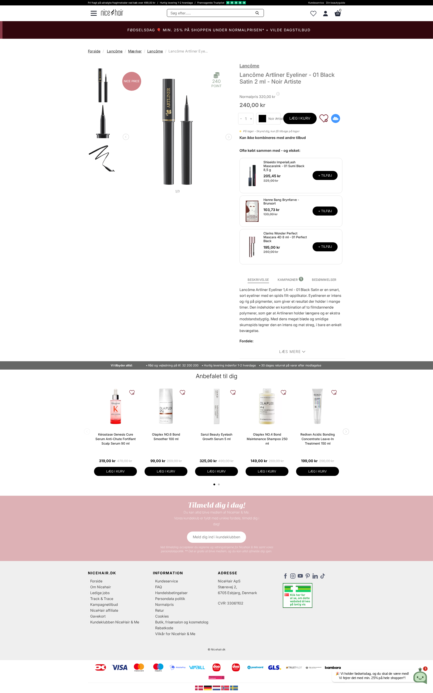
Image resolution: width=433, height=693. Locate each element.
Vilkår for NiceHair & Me (175, 634)
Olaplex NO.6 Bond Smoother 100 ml (166, 436)
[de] (208, 687)
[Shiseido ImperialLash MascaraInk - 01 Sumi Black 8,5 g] (252, 175)
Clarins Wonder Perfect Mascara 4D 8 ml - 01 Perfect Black (285, 237)
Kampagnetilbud (104, 604)
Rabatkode (164, 628)
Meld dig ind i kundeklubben (216, 537)
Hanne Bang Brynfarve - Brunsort (281, 201)
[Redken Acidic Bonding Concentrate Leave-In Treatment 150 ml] (317, 406)
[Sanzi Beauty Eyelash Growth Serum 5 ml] (216, 406)
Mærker (135, 51)
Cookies (162, 616)
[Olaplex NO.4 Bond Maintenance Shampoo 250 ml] (267, 406)
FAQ (158, 587)
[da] (199, 687)
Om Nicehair (100, 587)
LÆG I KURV (299, 118)
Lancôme (114, 51)
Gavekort (98, 616)
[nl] (217, 687)
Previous (126, 137)
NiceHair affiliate (104, 610)
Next (227, 137)
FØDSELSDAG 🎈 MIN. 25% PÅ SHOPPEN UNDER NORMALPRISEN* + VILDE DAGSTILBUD (216, 30)
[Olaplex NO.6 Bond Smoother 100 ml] (166, 406)
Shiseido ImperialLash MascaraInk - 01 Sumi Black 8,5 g (283, 166)
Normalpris (164, 604)
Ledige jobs (100, 593)
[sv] (234, 687)
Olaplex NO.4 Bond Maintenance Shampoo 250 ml (267, 438)
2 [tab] (219, 484)
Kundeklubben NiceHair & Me (114, 622)
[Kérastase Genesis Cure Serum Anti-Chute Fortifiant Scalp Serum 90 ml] (115, 406)
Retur (159, 610)
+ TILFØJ (325, 175)
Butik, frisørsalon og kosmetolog (181, 622)
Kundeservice (316, 2)
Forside (94, 51)
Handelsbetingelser (171, 593)
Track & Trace (101, 598)
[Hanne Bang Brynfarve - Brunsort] (252, 211)
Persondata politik (170, 598)
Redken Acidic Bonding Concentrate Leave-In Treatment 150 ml (317, 438)
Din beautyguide (335, 2)
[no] (225, 687)
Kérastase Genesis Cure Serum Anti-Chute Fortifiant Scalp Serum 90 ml (115, 438)
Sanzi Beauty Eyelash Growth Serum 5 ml (216, 436)
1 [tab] (214, 484)
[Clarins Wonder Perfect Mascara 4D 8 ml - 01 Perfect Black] (252, 246)
